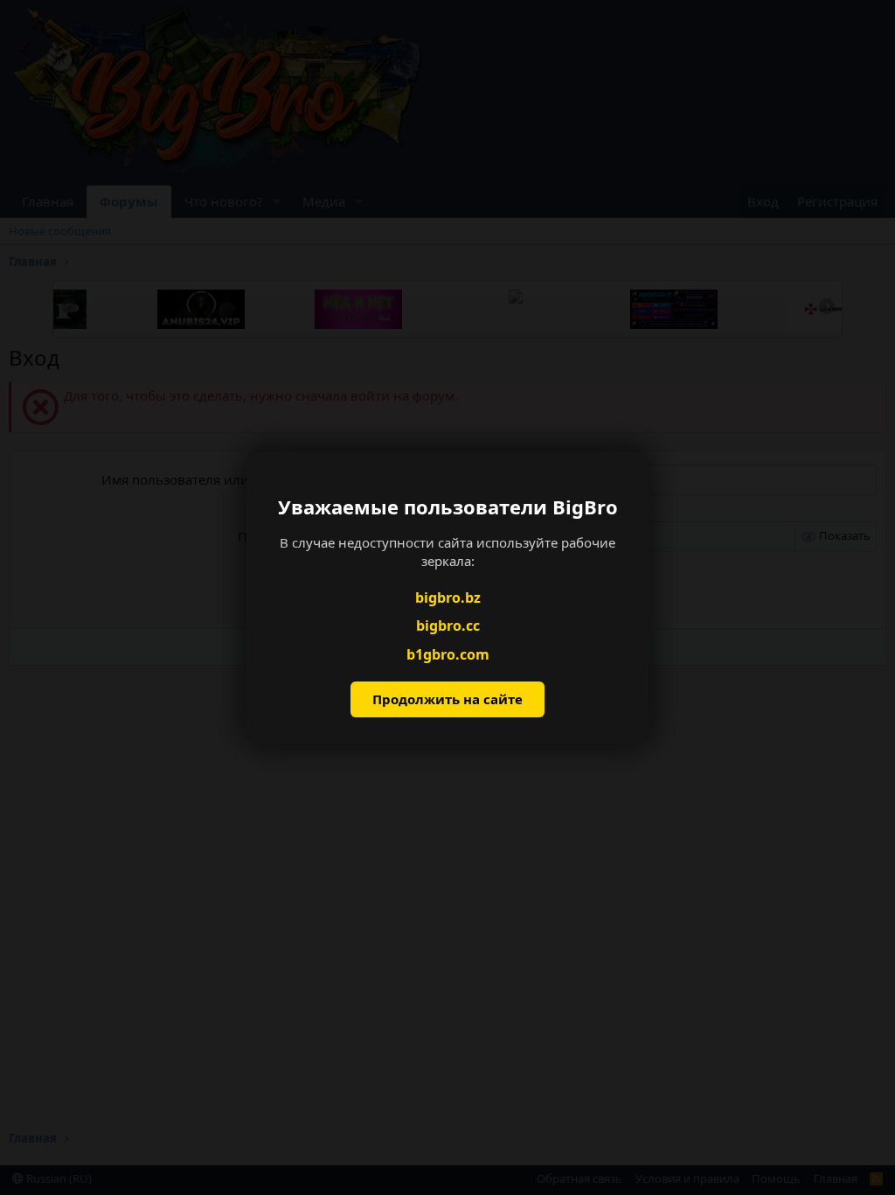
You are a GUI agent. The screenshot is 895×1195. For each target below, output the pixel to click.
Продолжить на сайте (447, 699)
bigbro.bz (448, 597)
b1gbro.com (447, 654)
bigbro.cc (448, 625)
